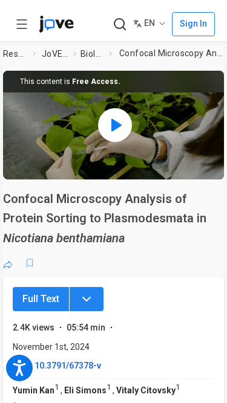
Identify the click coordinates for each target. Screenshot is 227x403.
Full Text (40, 299)
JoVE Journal (55, 54)
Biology (92, 54)
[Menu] (87, 299)
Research (15, 54)
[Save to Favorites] (30, 263)
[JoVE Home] (56, 24)
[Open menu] (21, 24)
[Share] (8, 263)
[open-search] (119, 24)
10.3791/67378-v (68, 365)
